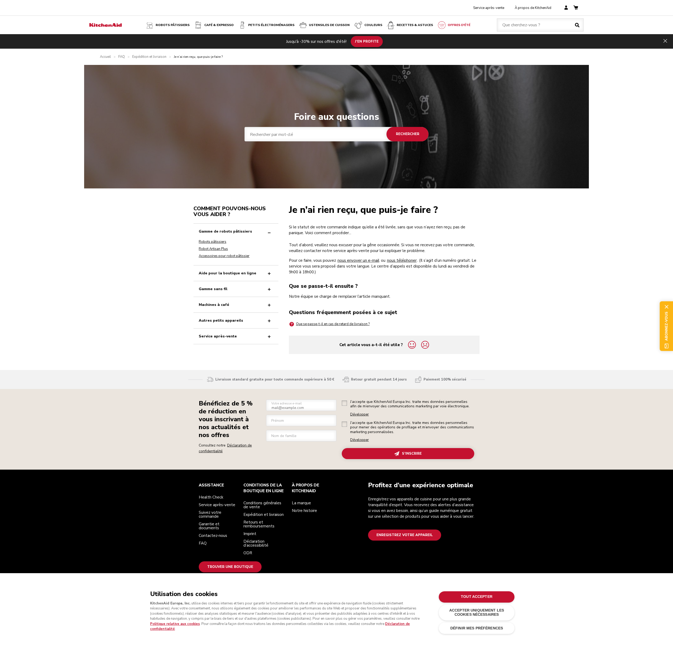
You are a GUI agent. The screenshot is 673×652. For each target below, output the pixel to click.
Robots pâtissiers (173, 25)
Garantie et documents (209, 526)
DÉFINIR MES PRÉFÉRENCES (476, 628)
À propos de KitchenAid (533, 8)
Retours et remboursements (258, 524)
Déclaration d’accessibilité (255, 543)
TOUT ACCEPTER (476, 597)
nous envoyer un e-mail (358, 260)
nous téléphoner (402, 260)
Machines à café (214, 304)
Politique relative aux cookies (175, 624)
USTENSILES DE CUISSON (329, 25)
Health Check (211, 497)
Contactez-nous (213, 535)
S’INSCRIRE (412, 453)
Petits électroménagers (271, 25)
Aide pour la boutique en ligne (227, 273)
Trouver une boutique (230, 566)
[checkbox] (344, 403)
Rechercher (407, 134)
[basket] (575, 8)
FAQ (121, 57)
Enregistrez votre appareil (404, 535)
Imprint (249, 533)
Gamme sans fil (213, 288)
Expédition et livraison (149, 57)
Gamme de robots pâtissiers (225, 231)
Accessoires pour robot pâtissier (224, 256)
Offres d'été (459, 25)
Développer (359, 414)
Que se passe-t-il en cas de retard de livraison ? (333, 324)
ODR (247, 553)
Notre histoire (304, 510)
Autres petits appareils (221, 320)
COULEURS (373, 25)
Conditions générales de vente (262, 505)
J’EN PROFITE (367, 41)
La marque (301, 503)
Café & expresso (219, 25)
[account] (566, 8)
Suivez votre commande (210, 514)
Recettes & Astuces (415, 25)
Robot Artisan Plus (213, 249)
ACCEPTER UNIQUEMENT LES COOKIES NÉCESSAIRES (476, 612)
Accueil (105, 57)
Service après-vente (488, 8)
